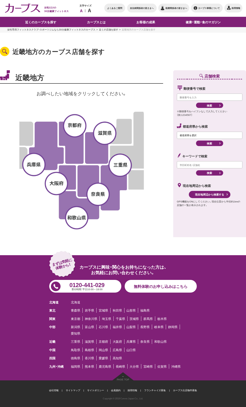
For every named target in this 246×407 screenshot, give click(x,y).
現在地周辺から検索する (209, 194)
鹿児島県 (105, 366)
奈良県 (145, 341)
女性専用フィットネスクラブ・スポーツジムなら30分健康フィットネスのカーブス (51, 29)
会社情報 (54, 390)
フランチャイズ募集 (155, 390)
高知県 (117, 358)
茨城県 (134, 318)
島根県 (89, 350)
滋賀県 (89, 341)
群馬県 (148, 318)
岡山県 (103, 350)
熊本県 (89, 366)
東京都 (75, 318)
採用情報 (132, 390)
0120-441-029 (87, 285)
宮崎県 (148, 366)
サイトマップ (73, 390)
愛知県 (75, 333)
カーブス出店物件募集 (185, 390)
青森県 (75, 310)
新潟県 (75, 326)
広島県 (117, 350)
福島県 (145, 310)
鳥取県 (75, 350)
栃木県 (162, 318)
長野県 (145, 326)
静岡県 (173, 326)
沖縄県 (176, 366)
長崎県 (120, 366)
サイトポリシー (95, 390)
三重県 (75, 341)
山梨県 (131, 326)
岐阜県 (159, 326)
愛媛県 (103, 358)
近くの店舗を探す (108, 29)
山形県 (131, 310)
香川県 (89, 358)
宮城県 (103, 310)
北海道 (75, 302)
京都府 (103, 341)
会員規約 (116, 390)
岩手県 (89, 310)
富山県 (89, 326)
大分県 (134, 366)
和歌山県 (160, 341)
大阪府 (117, 341)
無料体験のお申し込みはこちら (161, 286)
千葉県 (120, 318)
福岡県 (75, 366)
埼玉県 (106, 318)
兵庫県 (131, 341)
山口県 (131, 350)
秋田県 (117, 310)
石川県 (103, 326)
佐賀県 (162, 366)
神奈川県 (91, 318)
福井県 (117, 326)
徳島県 (75, 358)
